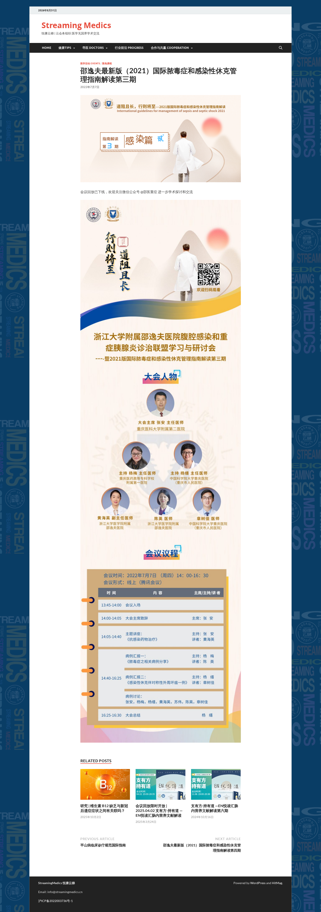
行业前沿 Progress (129, 47)
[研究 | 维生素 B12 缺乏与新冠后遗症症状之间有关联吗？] (105, 786)
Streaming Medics (76, 25)
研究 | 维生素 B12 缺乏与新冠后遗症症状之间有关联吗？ (104, 808)
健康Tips (65, 47)
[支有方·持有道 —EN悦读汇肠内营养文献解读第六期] (216, 786)
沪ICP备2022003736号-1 (55, 901)
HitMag (277, 883)
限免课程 (107, 63)
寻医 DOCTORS (93, 47)
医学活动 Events (90, 63)
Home (46, 47)
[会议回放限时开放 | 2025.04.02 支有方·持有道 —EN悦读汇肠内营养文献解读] (160, 786)
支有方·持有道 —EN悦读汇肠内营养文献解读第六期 (214, 808)
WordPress (258, 883)
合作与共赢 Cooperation (170, 47)
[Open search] (280, 48)
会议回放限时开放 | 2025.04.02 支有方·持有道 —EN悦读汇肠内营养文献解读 (159, 810)
